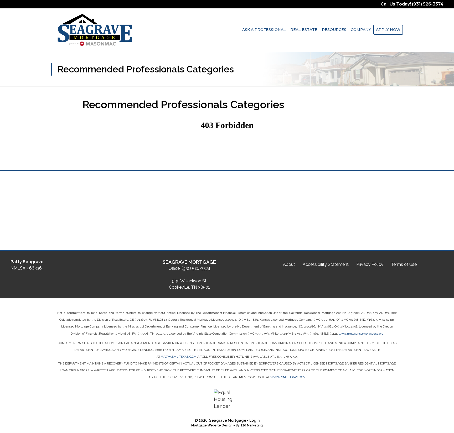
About (289, 264)
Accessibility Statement (326, 264)
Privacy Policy (369, 264)
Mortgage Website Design (212, 425)
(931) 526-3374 (196, 268)
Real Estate (303, 29)
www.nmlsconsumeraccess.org (361, 333)
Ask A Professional (264, 29)
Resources (334, 29)
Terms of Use (404, 264)
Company (361, 29)
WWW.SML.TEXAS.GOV (178, 356)
